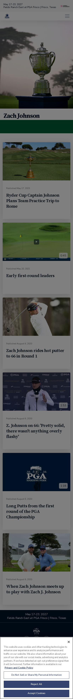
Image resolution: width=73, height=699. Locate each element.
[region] (36, 668)
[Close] (69, 642)
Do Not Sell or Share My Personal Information (36, 675)
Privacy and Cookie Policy (19, 667)
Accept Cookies (36, 693)
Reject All (36, 684)
